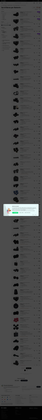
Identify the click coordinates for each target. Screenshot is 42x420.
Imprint (33, 214)
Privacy (35, 214)
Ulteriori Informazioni (27, 212)
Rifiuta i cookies (21, 212)
